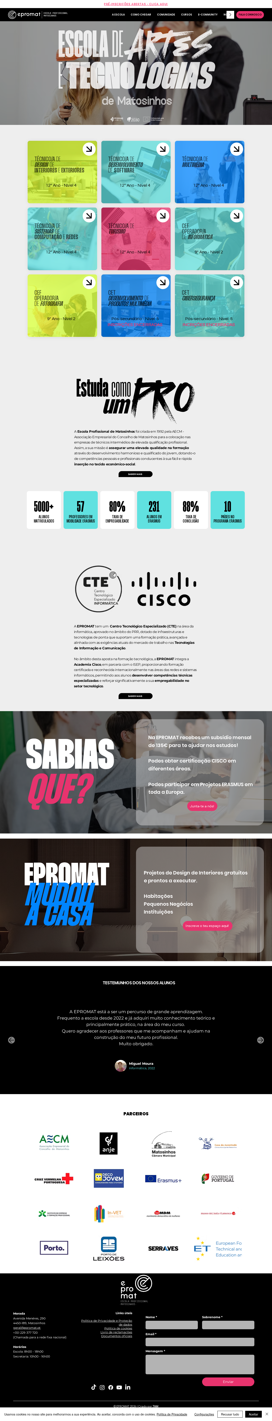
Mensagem (155, 1351)
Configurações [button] (204, 1414)
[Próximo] (260, 1040)
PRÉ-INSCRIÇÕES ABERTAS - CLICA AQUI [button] (136, 4)
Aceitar (253, 1414)
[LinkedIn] (128, 1387)
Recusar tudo (230, 1414)
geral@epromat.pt (27, 1328)
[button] (202, 806)
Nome (151, 1317)
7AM (155, 1406)
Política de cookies (118, 1328)
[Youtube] (119, 1387)
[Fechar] (266, 1414)
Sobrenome (212, 1317)
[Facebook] (111, 1387)
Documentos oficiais (116, 1336)
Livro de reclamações (116, 1332)
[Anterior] (11, 1040)
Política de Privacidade (172, 1414)
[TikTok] (94, 1387)
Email (151, 1334)
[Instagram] (102, 1387)
